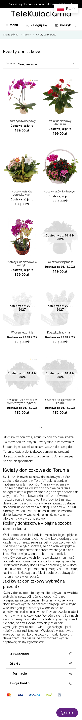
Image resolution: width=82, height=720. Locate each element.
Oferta (15, 663)
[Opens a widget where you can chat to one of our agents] (67, 713)
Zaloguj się (38, 25)
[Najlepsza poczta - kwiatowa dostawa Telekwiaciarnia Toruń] (41, 14)
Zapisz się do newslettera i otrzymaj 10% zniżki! (41, 4)
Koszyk (68, 25)
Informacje (18, 673)
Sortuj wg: (11, 63)
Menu (14, 25)
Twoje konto (19, 683)
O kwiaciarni (19, 653)
